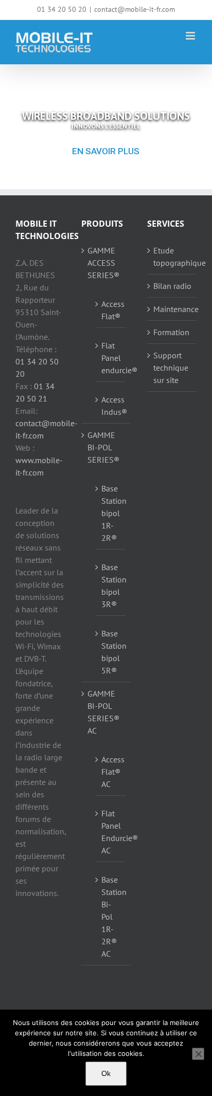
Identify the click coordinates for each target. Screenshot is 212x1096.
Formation (171, 332)
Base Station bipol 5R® (110, 651)
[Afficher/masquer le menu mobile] (191, 35)
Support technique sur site (170, 367)
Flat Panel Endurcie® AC (110, 831)
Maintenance (172, 309)
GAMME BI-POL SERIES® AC (103, 712)
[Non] (198, 1054)
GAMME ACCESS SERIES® (103, 262)
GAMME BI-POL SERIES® (103, 447)
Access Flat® (110, 310)
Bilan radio (172, 286)
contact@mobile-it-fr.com (134, 9)
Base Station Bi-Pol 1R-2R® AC (110, 916)
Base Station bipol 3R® (110, 585)
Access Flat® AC (110, 771)
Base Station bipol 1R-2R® (110, 513)
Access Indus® (110, 405)
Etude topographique (172, 256)
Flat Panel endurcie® (110, 357)
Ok (106, 1073)
